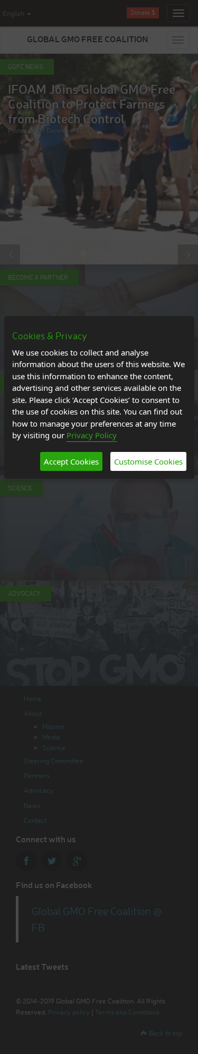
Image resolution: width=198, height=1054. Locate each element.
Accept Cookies (71, 461)
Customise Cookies (148, 461)
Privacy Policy (92, 435)
